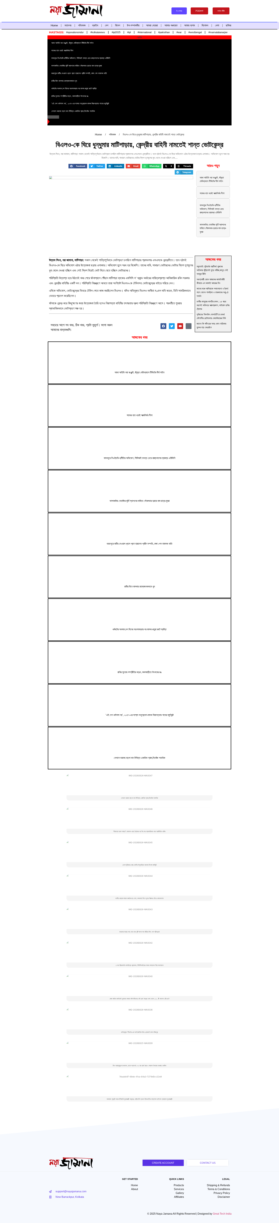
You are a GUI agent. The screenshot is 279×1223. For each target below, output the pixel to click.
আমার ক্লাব (189, 25)
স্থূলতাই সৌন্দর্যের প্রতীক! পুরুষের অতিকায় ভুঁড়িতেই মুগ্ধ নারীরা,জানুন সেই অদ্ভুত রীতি (212, 270)
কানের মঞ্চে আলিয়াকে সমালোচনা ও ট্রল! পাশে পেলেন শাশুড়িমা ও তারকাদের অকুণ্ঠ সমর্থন (212, 292)
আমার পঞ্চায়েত (171, 25)
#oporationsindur (75, 32)
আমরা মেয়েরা (152, 25)
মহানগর (68, 25)
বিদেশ (117, 25)
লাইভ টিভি (221, 11)
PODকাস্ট (199, 11)
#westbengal (195, 32)
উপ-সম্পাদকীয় (133, 25)
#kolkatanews (97, 32)
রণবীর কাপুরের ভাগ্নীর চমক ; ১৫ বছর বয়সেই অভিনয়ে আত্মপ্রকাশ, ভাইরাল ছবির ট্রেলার (213, 305)
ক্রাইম (95, 25)
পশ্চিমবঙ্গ (81, 25)
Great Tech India (222, 1213)
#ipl (129, 32)
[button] (77, 166)
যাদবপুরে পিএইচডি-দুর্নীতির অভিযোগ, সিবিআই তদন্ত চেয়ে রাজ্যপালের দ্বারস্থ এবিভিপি (212, 209)
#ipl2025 (116, 32)
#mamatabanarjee (217, 32)
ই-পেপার (179, 11)
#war (179, 32)
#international (144, 32)
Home (54, 25)
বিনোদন (205, 25)
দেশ (106, 25)
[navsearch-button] (164, 11)
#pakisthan (164, 32)
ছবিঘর (228, 25)
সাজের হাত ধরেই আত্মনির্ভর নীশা (212, 193)
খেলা (217, 25)
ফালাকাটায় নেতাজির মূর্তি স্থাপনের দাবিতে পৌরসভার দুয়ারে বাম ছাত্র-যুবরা (213, 228)
